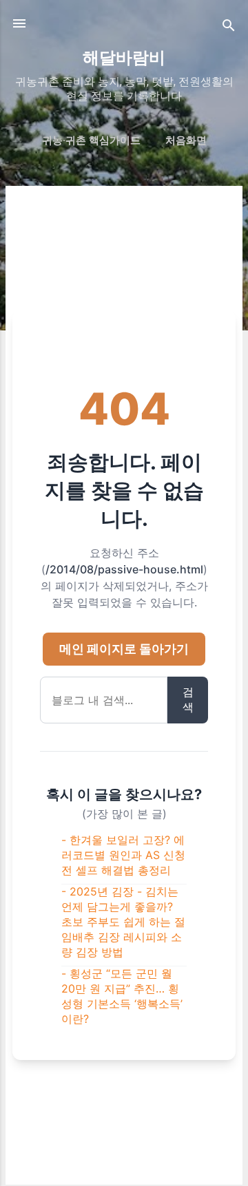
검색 (188, 699)
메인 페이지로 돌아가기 (124, 649)
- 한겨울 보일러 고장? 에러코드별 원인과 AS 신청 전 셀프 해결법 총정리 (123, 855)
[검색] (228, 28)
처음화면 (186, 140)
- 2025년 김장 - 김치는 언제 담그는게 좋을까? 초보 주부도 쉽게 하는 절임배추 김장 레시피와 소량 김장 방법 (123, 922)
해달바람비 (124, 57)
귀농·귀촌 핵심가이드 (91, 140)
